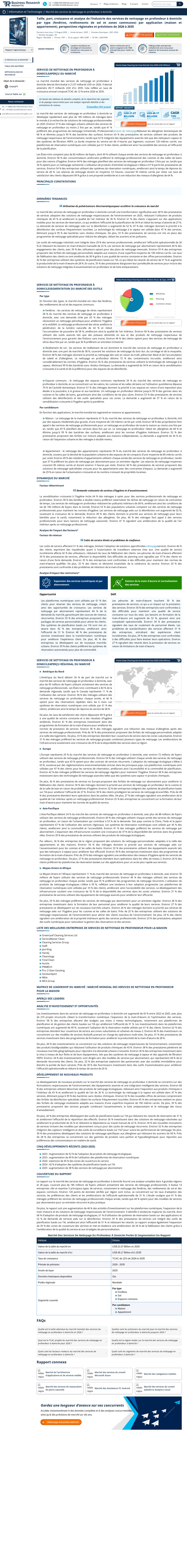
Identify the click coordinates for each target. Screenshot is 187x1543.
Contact (145, 4)
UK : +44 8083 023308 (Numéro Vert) (17, 109)
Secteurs (94, 4)
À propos (134, 4)
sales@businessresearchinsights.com (17, 114)
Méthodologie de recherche (14, 73)
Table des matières (14, 66)
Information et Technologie (25, 11)
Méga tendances (111, 4)
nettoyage (151, 546)
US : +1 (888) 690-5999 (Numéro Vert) (17, 107)
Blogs (124, 4)
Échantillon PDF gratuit (135, 124)
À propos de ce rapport (16, 59)
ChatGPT (13, 86)
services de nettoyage (125, 131)
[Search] (180, 4)
